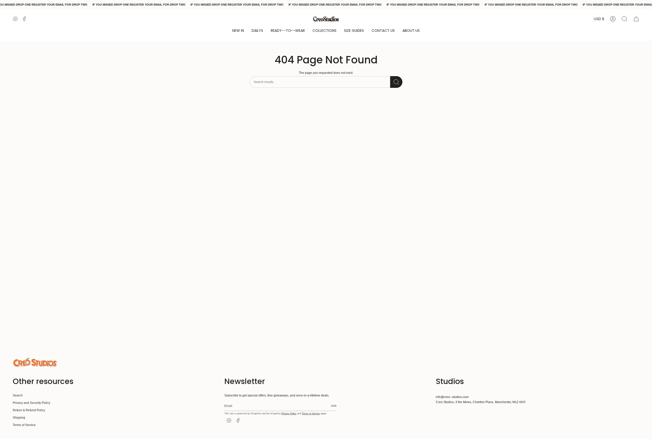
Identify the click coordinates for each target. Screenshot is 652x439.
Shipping (19, 417)
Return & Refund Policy (29, 410)
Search (18, 395)
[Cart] (636, 19)
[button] (238, 31)
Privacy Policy (288, 413)
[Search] (396, 82)
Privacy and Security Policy (31, 403)
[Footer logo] (35, 362)
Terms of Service (24, 425)
